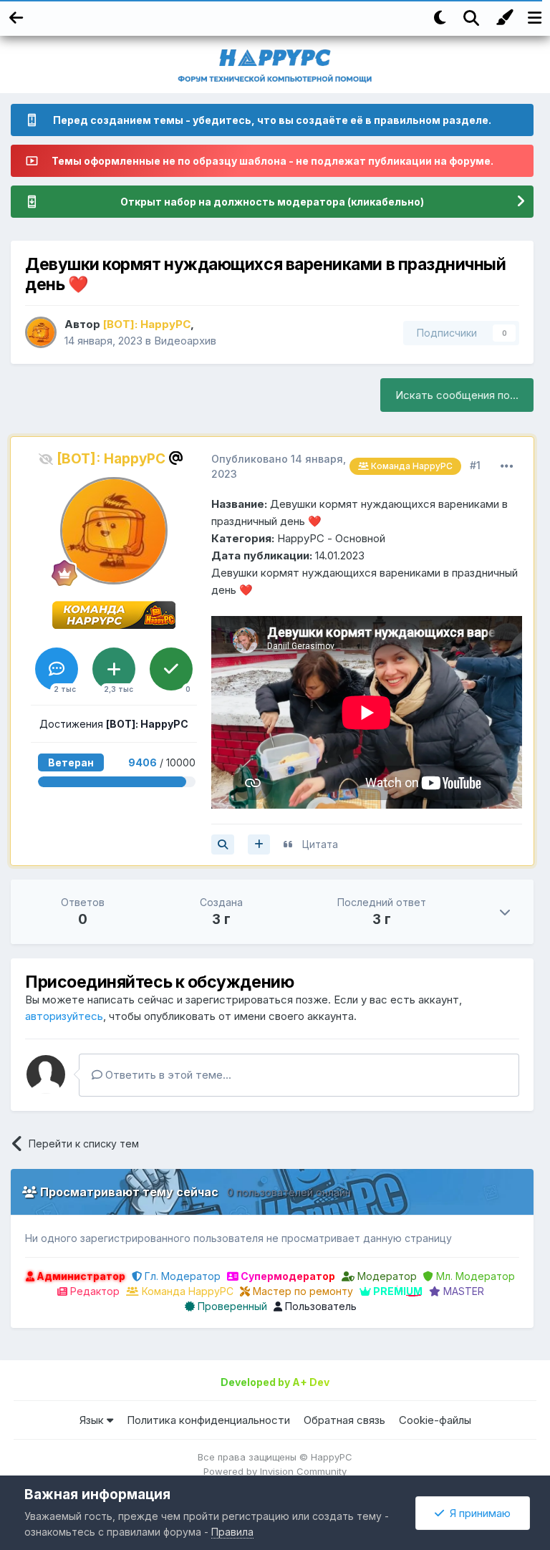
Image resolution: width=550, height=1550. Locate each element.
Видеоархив (185, 340)
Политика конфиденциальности (208, 1420)
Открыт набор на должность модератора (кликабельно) (272, 202)
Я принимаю (477, 1513)
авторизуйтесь (64, 1016)
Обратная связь (344, 1420)
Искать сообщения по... (456, 395)
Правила (232, 1532)
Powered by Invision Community (275, 1471)
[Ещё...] (507, 466)
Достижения (113, 724)
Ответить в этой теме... (166, 1075)
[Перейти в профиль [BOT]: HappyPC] (41, 332)
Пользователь (319, 1306)
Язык (93, 1420)
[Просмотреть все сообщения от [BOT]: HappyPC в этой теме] (222, 844)
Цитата (320, 844)
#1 (475, 465)
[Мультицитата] (259, 844)
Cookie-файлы (435, 1420)
